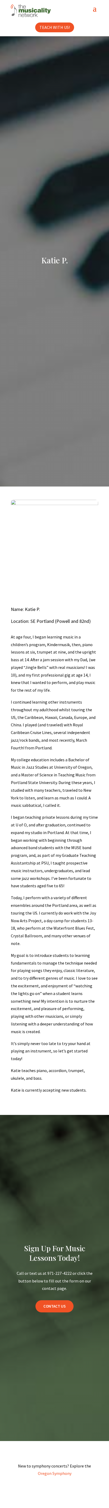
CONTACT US (54, 1306)
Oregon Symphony (54, 1473)
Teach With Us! (54, 27)
